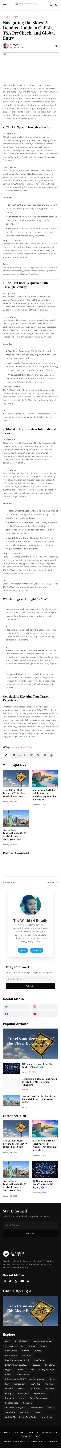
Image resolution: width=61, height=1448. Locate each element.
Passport (50, 1388)
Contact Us (32, 1432)
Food (31, 1369)
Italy (7, 1384)
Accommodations (42, 1341)
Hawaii (8, 1374)
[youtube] (44, 1014)
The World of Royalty (38, 1441)
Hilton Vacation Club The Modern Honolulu (24, 1379)
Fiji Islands (50, 1365)
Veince (37, 1412)
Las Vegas (35, 1384)
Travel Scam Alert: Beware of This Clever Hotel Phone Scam (15, 793)
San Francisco (11, 1403)
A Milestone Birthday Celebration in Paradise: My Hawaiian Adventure (44, 794)
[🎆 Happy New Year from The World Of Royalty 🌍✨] (11, 1068)
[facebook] (16, 1014)
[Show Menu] (4, 5)
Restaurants (39, 1393)
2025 (7, 1341)
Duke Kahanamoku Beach (17, 1360)
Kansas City (19, 1384)
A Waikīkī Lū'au (22, 1341)
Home (5, 17)
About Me (18, 1432)
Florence (20, 1369)
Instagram (36, 950)
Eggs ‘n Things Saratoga (16, 1365)
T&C (38, 1436)
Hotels (52, 1379)
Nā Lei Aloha (35, 1388)
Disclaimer (26, 1436)
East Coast (39, 1360)
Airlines (31, 1346)
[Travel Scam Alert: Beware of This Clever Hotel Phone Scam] (16, 778)
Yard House (47, 1417)
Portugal (9, 1393)
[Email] (45, 755)
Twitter (23, 950)
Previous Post (11, 882)
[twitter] (16, 1007)
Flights (8, 1369)
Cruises (37, 1350)
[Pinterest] (38, 755)
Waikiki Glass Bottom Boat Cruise (21, 1417)
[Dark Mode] (51, 5)
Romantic (9, 1398)
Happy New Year (46, 1369)
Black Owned (11, 1350)
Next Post (51, 882)
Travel (51, 1407)
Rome (22, 1398)
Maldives (49, 1384)
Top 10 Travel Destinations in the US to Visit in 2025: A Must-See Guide (15, 834)
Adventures (10, 1346)
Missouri (9, 1388)
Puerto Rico (23, 1393)
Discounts (26, 1355)
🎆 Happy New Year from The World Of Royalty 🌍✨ (37, 1066)
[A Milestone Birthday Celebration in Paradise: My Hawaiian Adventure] (45, 778)
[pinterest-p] (28, 1281)
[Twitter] (31, 755)
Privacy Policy (49, 1432)
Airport (14, 17)
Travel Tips (26, 747)
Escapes (36, 1365)
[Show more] (51, 755)
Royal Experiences (38, 1398)
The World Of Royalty (15, 1407)
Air (22, 1346)
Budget (25, 1350)
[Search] (57, 5)
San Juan (27, 1403)
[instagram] (44, 1007)
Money (21, 1388)
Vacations (24, 1412)
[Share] (56, 45)
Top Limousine (36, 1407)
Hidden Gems (23, 1374)
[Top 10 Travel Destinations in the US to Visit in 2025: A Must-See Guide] (16, 818)
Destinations (11, 1355)
